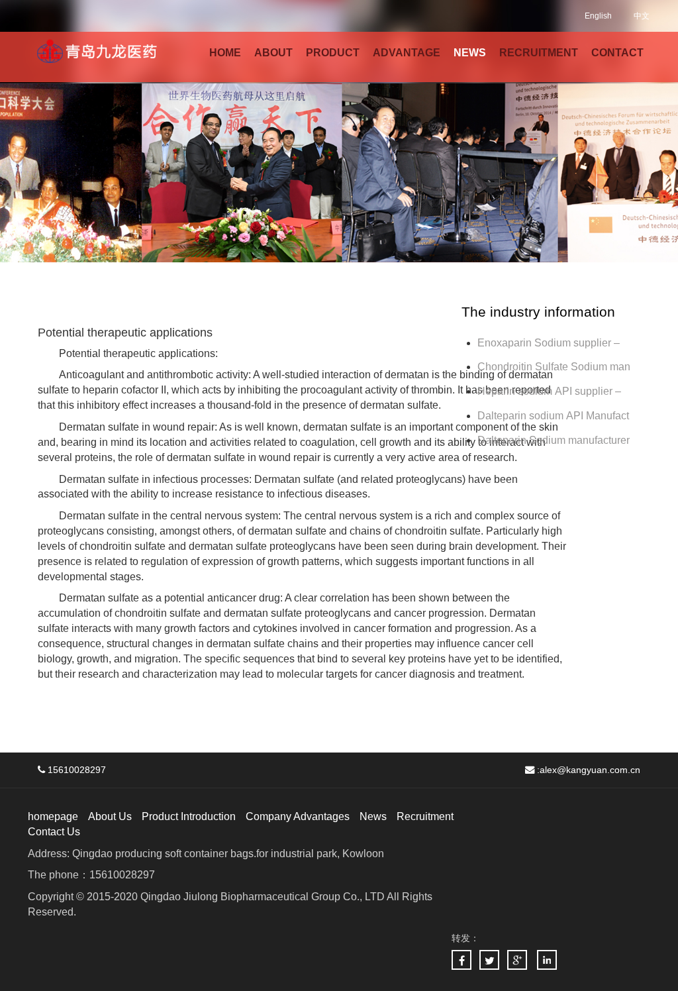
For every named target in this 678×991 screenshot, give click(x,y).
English (598, 16)
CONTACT (617, 52)
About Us (110, 816)
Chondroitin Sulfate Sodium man (553, 366)
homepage (53, 816)
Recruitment (425, 816)
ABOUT (273, 52)
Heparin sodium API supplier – (549, 391)
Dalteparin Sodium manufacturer (553, 440)
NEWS (470, 52)
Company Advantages (298, 816)
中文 (642, 16)
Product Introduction (189, 816)
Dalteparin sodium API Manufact (553, 415)
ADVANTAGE (406, 52)
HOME (225, 52)
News (373, 816)
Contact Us (54, 831)
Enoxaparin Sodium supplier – (549, 342)
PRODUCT (333, 52)
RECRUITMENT (538, 52)
